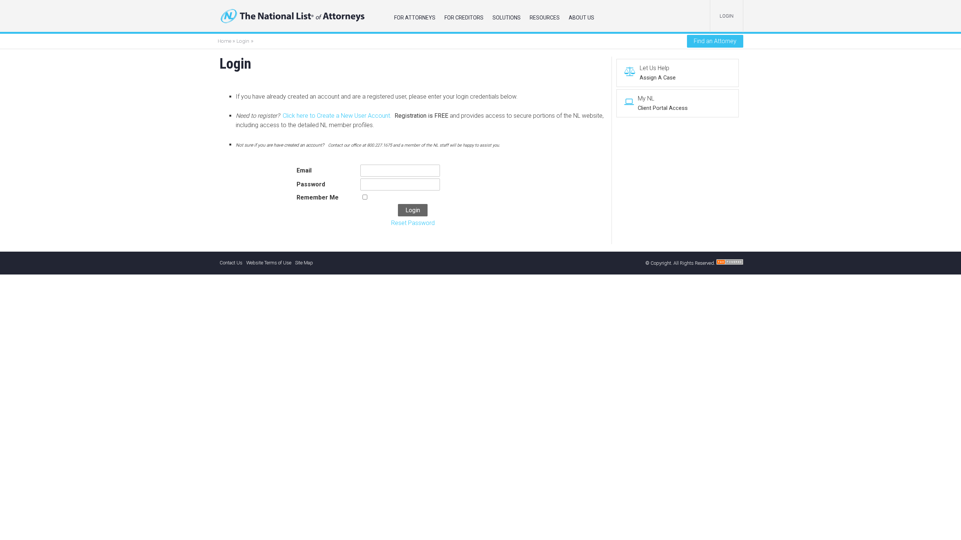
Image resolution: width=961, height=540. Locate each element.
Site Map (304, 263)
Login (242, 41)
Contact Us (231, 263)
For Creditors (464, 18)
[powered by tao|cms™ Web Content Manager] (729, 263)
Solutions (507, 18)
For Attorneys (414, 18)
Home (225, 41)
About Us (581, 18)
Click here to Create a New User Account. (337, 115)
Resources (545, 18)
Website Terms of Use (268, 263)
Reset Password (413, 222)
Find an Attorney (715, 41)
